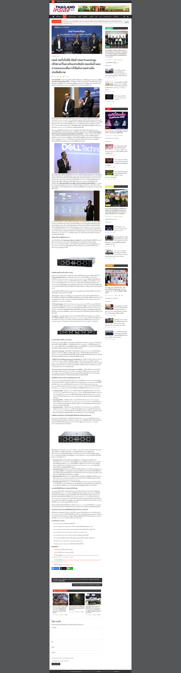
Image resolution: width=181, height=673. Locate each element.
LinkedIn (70, 563)
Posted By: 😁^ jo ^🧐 (57, 75)
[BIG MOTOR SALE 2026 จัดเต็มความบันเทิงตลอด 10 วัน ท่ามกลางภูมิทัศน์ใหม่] (116, 119)
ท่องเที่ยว (85, 16)
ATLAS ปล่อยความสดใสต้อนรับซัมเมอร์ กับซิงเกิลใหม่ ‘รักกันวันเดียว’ (86, 583)
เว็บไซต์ (53, 651)
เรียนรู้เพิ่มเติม (57, 548)
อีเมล (53, 646)
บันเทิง (79, 16)
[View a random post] (127, 16)
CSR (100, 16)
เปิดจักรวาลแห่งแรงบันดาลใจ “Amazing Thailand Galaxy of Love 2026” (120, 96)
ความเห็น (54, 626)
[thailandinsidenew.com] (53, 16)
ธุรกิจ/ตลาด (59, 16)
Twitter (64, 563)
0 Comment (66, 75)
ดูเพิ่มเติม (56, 551)
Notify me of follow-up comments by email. (63, 657)
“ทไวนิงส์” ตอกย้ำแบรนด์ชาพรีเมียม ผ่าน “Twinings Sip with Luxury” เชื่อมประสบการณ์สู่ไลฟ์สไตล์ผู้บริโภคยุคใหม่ (88, 21)
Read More (108, 64)
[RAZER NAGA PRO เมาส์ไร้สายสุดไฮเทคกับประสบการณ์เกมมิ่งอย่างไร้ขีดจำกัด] (77, 598)
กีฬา (96, 16)
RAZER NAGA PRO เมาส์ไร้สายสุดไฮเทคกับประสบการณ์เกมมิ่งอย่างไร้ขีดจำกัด (77, 607)
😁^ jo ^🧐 (64, 613)
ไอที (64, 16)
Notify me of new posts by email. (61, 660)
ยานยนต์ (91, 16)
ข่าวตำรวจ (108, 283)
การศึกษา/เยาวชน (72, 16)
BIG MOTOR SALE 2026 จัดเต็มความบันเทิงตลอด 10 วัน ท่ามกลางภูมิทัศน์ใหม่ (116, 130)
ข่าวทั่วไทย (115, 16)
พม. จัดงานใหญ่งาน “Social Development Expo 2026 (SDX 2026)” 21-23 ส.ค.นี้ (120, 227)
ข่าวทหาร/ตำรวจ (107, 16)
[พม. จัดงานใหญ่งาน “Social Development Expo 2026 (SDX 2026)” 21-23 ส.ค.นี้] (109, 226)
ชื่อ (53, 640)
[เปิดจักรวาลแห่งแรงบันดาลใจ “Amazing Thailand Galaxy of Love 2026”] (109, 95)
